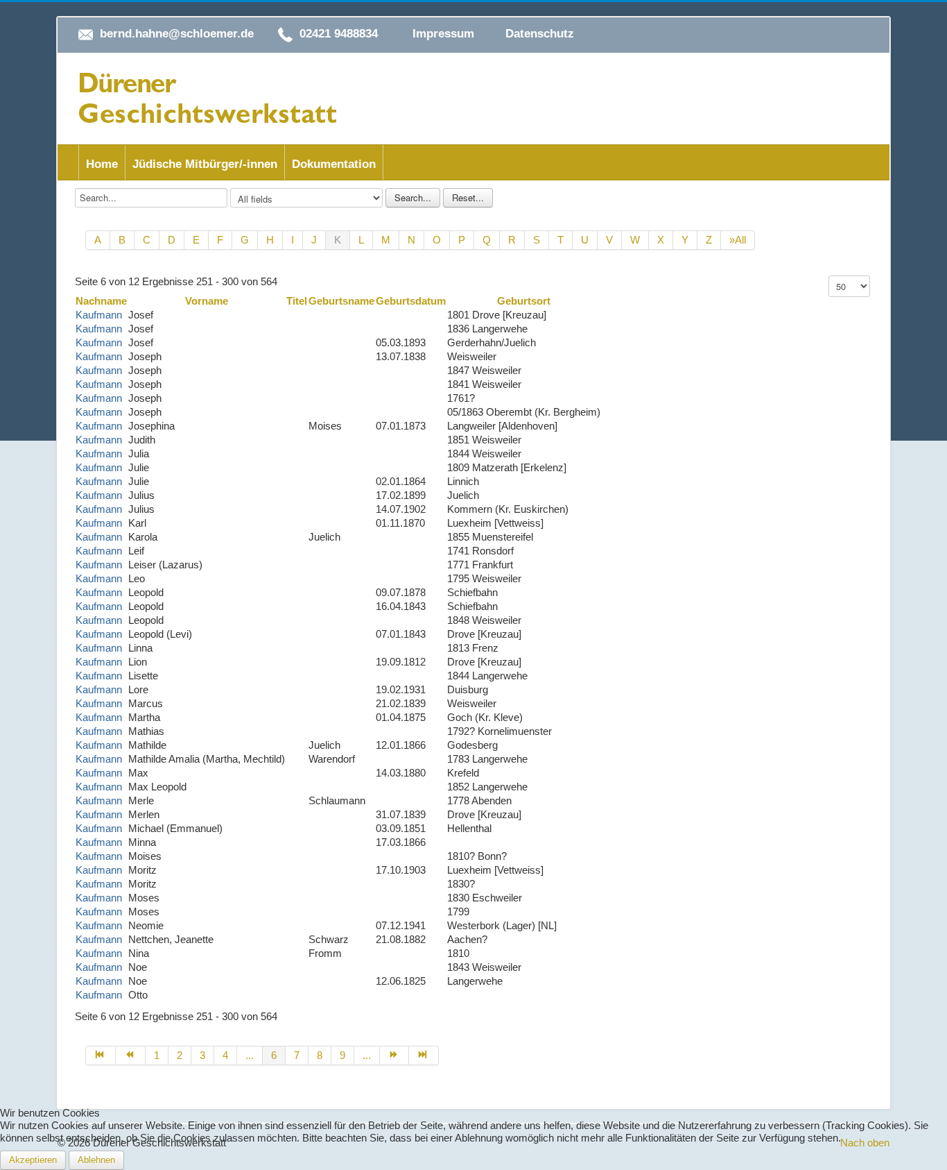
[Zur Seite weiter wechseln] (395, 1055)
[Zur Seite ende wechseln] (424, 1055)
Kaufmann (99, 315)
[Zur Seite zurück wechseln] (131, 1055)
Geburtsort (523, 301)
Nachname (101, 301)
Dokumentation (334, 164)
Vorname (206, 301)
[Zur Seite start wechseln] (100, 1055)
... (249, 1055)
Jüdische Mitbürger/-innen (204, 164)
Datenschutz (539, 33)
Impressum (443, 33)
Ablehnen (96, 1160)
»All (737, 240)
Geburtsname (341, 301)
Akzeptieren (33, 1160)
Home (102, 164)
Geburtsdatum (411, 301)
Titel (296, 301)
